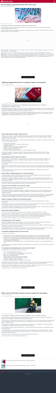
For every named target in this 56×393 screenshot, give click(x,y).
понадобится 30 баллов (33, 52)
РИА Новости (41, 27)
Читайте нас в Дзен (28, 77)
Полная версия (28, 373)
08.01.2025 (3, 6)
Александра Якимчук (10, 6)
